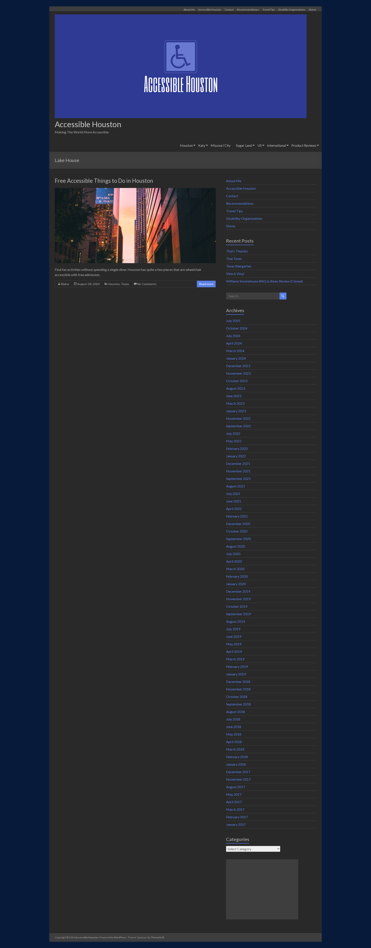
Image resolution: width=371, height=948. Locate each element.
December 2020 (238, 524)
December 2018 (238, 681)
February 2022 (237, 448)
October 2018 (236, 697)
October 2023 (236, 381)
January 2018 (236, 764)
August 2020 (235, 546)
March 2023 (235, 403)
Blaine (65, 284)
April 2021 (234, 509)
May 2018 (233, 734)
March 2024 (235, 351)
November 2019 (238, 599)
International (276, 145)
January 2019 (236, 674)
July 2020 (233, 554)
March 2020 (235, 569)
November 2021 (238, 471)
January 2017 (236, 824)
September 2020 (238, 539)
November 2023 (238, 373)
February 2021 (237, 516)
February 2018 (237, 757)
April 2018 (234, 742)
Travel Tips (269, 9)
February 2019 (237, 666)
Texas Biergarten (238, 266)
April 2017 (234, 802)
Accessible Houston (209, 9)
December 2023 (238, 366)
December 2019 (238, 591)
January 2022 (236, 456)
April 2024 (234, 343)
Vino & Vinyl (235, 274)
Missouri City (221, 145)
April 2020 (234, 561)
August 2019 (235, 621)
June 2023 (233, 396)
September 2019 (238, 614)
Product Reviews (303, 145)
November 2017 (238, 779)
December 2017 (238, 772)
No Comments (147, 284)
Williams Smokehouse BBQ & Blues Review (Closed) (264, 281)
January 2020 (236, 584)
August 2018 (235, 712)
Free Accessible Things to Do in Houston (104, 180)
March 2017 (235, 809)
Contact (229, 9)
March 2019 (235, 659)
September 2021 (238, 478)
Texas (125, 284)
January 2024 (236, 358)
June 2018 (233, 727)
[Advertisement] (262, 889)
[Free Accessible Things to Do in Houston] (135, 190)
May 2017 (233, 794)
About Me (189, 9)
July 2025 (233, 321)
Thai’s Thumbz (237, 251)
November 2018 (238, 689)
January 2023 (236, 411)
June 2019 (233, 636)
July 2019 (233, 629)
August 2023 (235, 388)
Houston (186, 145)
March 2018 (235, 749)
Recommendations (248, 9)
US (259, 145)
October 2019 (236, 606)
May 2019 (233, 644)
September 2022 (238, 426)
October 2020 (236, 531)
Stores (312, 9)
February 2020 (237, 576)
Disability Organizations (291, 9)
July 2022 (233, 433)
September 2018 (238, 704)
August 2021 (235, 486)
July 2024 (233, 336)
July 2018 (233, 719)
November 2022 (238, 418)
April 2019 (234, 651)
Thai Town (234, 258)
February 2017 (237, 817)
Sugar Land (244, 145)
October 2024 (236, 328)
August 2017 (235, 787)
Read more (206, 284)
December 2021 (238, 463)
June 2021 (233, 501)
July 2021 (233, 494)
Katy (201, 145)
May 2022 (233, 441)
